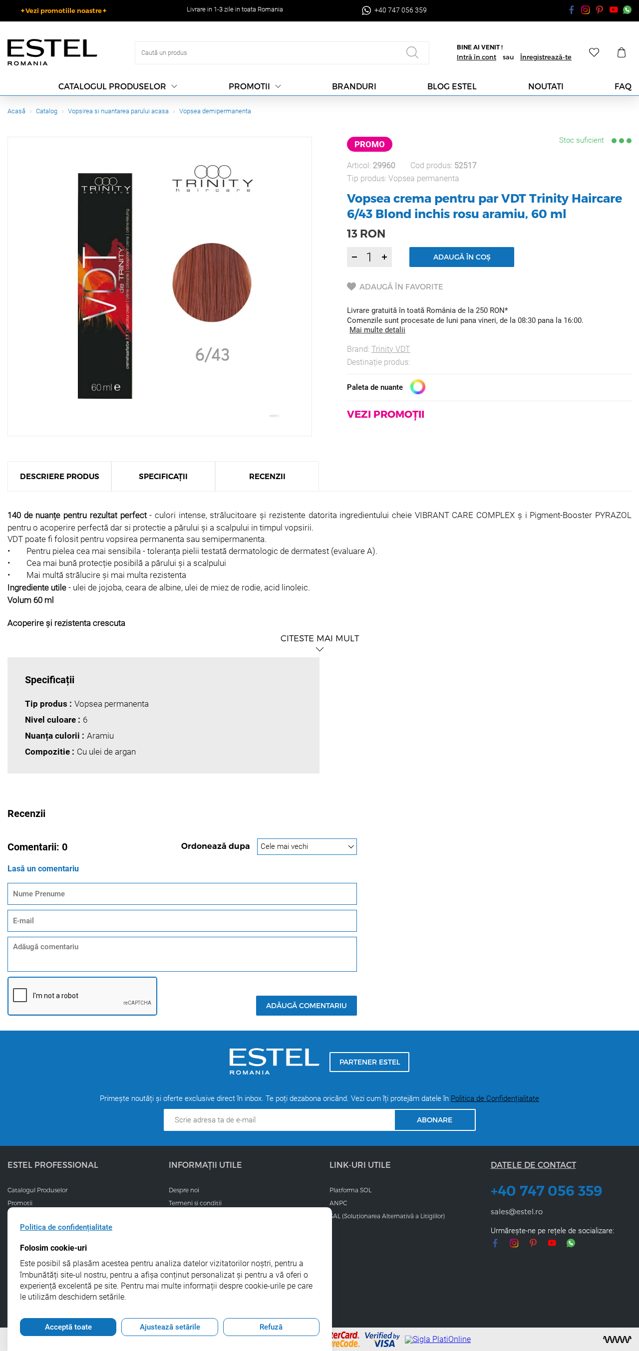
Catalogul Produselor (37, 1189)
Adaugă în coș (462, 257)
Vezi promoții (385, 414)
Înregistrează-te (546, 57)
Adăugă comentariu (306, 1005)
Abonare (434, 1119)
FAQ (623, 86)
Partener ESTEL (369, 1062)
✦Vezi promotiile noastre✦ (63, 10)
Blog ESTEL (452, 86)
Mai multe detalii (377, 329)
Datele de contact (533, 1164)
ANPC (338, 1202)
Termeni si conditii (195, 1202)
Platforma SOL (350, 1189)
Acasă (16, 111)
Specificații (163, 476)
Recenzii (267, 476)
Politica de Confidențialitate (495, 1098)
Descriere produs (59, 476)
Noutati (546, 86)
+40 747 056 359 (547, 1191)
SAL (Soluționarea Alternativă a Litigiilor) (387, 1215)
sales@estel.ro (517, 1211)
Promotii (249, 86)
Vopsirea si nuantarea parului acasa (118, 111)
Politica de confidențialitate (66, 1227)
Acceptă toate (68, 1327)
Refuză (271, 1327)
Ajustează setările (170, 1327)
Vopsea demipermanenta (215, 111)
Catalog (46, 111)
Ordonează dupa (216, 846)
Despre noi (184, 1189)
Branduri (354, 86)
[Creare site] (617, 1339)
